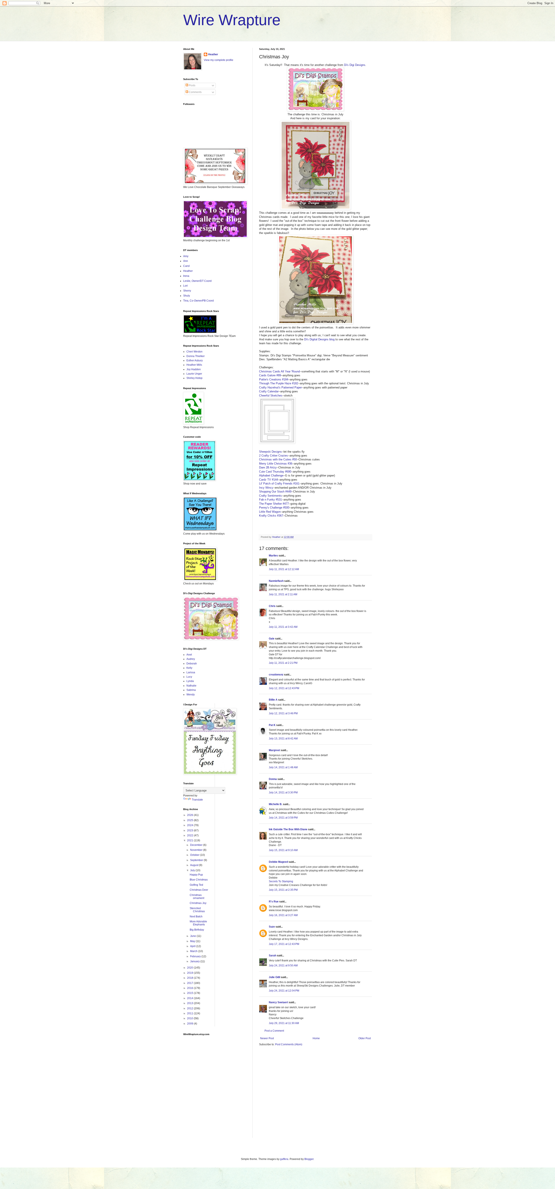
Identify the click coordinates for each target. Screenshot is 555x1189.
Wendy (190, 694)
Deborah (191, 663)
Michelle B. (275, 804)
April (193, 946)
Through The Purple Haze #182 (278, 383)
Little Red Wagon (270, 511)
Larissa (190, 672)
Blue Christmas (199, 879)
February (195, 956)
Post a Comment (274, 1030)
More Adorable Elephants (198, 923)
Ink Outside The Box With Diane (288, 829)
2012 (190, 1008)
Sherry (187, 290)
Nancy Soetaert (278, 1002)
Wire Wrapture (232, 19)
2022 (190, 835)
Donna (273, 779)
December (196, 844)
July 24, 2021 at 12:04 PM (284, 990)
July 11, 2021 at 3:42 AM (283, 626)
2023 (190, 830)
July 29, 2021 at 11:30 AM (284, 1023)
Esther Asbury (194, 360)
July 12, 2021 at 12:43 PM (284, 688)
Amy (185, 256)
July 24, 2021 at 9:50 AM (283, 965)
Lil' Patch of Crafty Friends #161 (279, 483)
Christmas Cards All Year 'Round (279, 371)
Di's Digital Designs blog (319, 339)
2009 (190, 1023)
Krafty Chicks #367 (271, 515)
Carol (186, 265)
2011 (190, 1013)
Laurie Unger (194, 373)
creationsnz (276, 674)
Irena (186, 275)
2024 (190, 825)
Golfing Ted (196, 884)
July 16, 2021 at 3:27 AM (283, 915)
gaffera (284, 1159)
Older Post (364, 1038)
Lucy (189, 676)
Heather (213, 54)
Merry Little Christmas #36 (275, 463)
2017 (190, 983)
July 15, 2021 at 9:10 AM (283, 850)
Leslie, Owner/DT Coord (197, 280)
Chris (272, 606)
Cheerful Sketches (270, 395)
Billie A (273, 699)
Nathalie (191, 685)
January (195, 961)
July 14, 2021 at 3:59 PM (283, 817)
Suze (272, 926)
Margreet (274, 750)
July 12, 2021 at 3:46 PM (283, 713)
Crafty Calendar (269, 391)
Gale (271, 638)
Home (316, 1038)
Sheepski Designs (270, 451)
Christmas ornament (197, 897)
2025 (190, 820)
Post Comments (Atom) (288, 1044)
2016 (190, 988)
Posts (191, 85)
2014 (190, 998)
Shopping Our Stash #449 (275, 491)
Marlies (273, 555)
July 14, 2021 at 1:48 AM (283, 767)
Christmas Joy (198, 903)
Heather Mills (194, 364)
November (196, 849)
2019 (190, 972)
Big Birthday (197, 929)
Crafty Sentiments (270, 495)
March (194, 951)
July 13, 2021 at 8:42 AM (283, 738)
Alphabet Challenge (271, 475)
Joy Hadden (193, 369)
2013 (190, 1003)
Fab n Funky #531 (270, 499)
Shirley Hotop (194, 378)
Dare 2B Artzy (268, 467)
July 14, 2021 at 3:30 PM (283, 792)
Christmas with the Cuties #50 (278, 459)
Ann (185, 261)
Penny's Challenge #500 (274, 507)
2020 (190, 967)
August (194, 865)
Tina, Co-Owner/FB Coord (198, 300)
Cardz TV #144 (268, 479)
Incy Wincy (266, 487)
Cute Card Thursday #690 (275, 471)
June (193, 936)
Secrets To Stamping (281, 881)
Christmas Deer (199, 889)
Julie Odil (274, 977)
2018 (190, 977)
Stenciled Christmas (197, 910)
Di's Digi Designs (354, 65)
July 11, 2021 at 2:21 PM (283, 662)
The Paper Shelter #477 (274, 503)
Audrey (190, 659)
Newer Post (267, 1038)
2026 (190, 815)
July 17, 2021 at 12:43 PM (284, 944)
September (197, 860)
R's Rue (274, 901)
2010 (190, 1018)
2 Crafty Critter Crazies (273, 455)
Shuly (186, 295)
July (193, 870)
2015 (190, 993)
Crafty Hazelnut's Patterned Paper (280, 387)
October (195, 854)
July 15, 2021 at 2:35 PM (283, 889)
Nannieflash (276, 580)
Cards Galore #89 (270, 375)
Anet (189, 654)
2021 (190, 840)
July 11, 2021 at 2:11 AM (283, 594)
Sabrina (191, 690)
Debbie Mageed (278, 861)
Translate (197, 799)
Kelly (189, 667)
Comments (195, 92)
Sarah (272, 955)
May (193, 941)
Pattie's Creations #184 (273, 379)
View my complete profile (218, 60)
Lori (185, 285)
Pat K (272, 725)
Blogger (308, 1159)
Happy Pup (196, 874)
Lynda (190, 681)
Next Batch (196, 916)
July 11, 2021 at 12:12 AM (284, 569)
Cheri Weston (194, 351)
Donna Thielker (195, 356)
